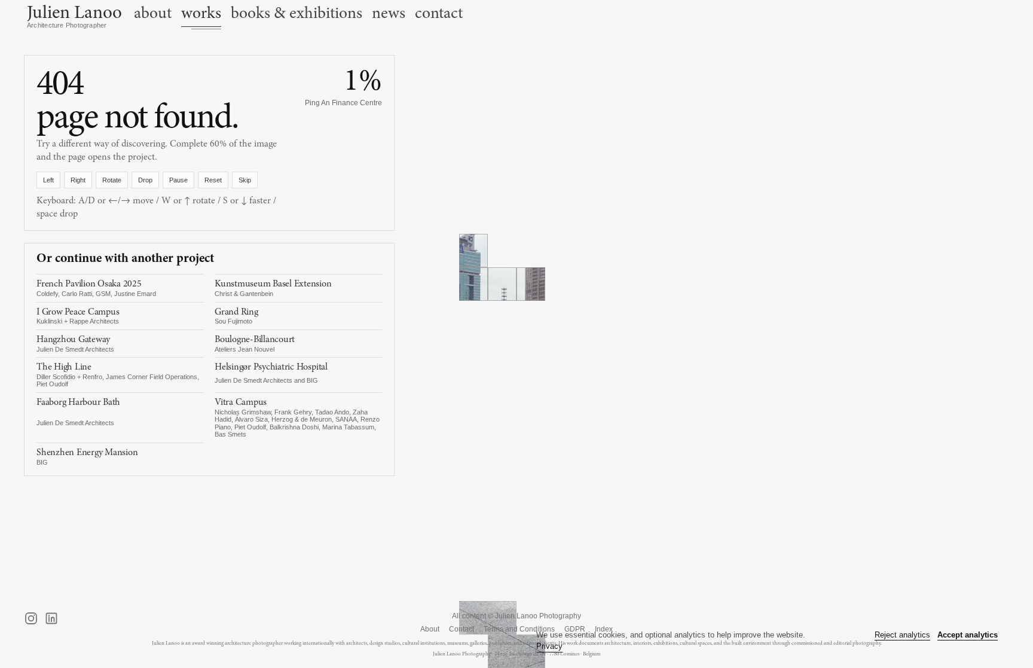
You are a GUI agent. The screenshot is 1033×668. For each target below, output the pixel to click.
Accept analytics (967, 634)
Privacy (549, 646)
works (201, 13)
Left (48, 180)
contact (439, 13)
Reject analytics (902, 634)
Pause (178, 180)
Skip (245, 180)
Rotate (111, 180)
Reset (213, 180)
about (153, 13)
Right (78, 180)
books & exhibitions (296, 13)
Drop (145, 180)
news (388, 13)
